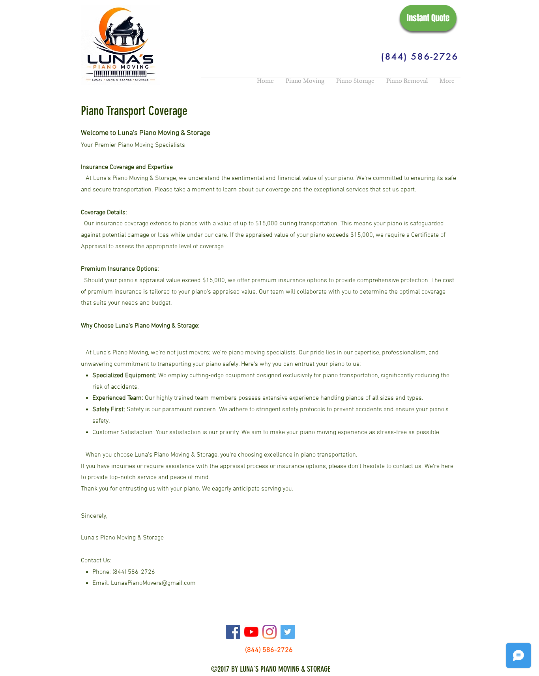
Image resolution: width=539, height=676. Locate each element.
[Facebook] (233, 632)
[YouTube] (251, 632)
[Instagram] (269, 632)
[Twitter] (288, 632)
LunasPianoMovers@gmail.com (153, 583)
